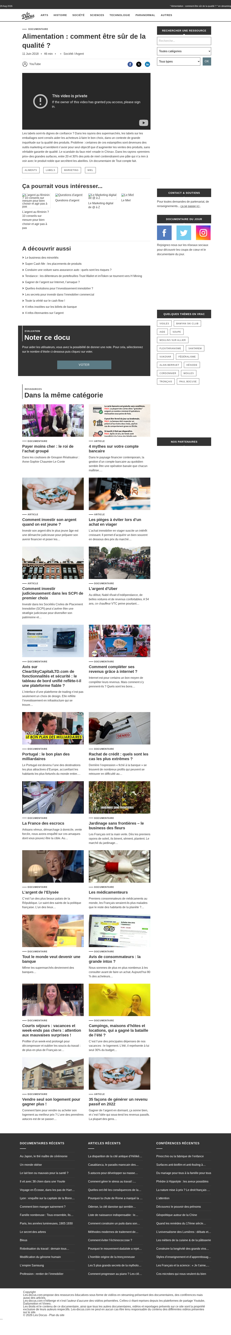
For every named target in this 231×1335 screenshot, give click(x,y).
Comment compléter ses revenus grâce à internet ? (113, 669)
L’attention (162, 1198)
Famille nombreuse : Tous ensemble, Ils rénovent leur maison (45, 1215)
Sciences (97, 15)
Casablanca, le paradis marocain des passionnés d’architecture (112, 1165)
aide (162, 332)
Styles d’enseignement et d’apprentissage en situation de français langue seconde (183, 1257)
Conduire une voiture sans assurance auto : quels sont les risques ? (68, 269)
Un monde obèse (31, 1164)
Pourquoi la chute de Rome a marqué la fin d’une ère (115, 1199)
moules (189, 373)
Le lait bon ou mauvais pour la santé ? (44, 1173)
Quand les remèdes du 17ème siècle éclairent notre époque (179, 1224)
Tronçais (166, 381)
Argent (79, 53)
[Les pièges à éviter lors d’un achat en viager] (119, 494)
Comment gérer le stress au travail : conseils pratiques (110, 1182)
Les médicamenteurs (108, 892)
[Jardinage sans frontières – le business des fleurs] (119, 797)
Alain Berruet (169, 365)
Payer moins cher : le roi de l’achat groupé (47, 448)
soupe (177, 332)
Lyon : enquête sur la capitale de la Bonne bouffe (46, 1199)
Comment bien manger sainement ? (43, 1206)
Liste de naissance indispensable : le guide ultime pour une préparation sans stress (113, 1215)
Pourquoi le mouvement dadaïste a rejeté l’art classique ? (114, 1249)
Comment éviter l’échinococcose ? (110, 1240)
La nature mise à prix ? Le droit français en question (183, 1190)
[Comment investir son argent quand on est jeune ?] (53, 494)
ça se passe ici (189, 206)
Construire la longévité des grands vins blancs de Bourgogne (181, 1249)
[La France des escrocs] (53, 797)
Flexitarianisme (170, 348)
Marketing (71, 170)
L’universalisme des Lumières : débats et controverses (182, 1232)
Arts (44, 15)
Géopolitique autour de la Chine (176, 1215)
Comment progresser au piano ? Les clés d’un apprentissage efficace (114, 1274)
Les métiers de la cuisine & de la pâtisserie (183, 1240)
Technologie (120, 15)
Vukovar (165, 356)
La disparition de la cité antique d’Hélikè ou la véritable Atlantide (113, 1157)
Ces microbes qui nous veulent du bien (181, 1273)
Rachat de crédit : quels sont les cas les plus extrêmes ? (118, 756)
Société (78, 15)
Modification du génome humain (40, 1256)
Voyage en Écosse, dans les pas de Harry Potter (46, 1190)
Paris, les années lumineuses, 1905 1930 (46, 1223)
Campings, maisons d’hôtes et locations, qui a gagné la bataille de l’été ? (118, 1030)
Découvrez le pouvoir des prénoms (178, 1206)
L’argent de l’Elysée (40, 892)
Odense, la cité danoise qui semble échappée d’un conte (110, 1207)
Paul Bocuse (188, 381)
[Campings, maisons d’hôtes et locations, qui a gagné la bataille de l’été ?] (119, 1000)
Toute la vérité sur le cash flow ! (45, 300)
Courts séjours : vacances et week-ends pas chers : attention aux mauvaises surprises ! (51, 1030)
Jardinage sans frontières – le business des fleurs (116, 825)
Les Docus (40, 1315)
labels (50, 170)
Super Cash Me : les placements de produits (53, 263)
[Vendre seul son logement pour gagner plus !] (53, 1073)
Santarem (195, 348)
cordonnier (168, 373)
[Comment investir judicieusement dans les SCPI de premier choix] (53, 563)
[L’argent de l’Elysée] (53, 866)
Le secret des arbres (33, 1231)
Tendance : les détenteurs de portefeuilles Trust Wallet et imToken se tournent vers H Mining (83, 276)
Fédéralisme (187, 356)
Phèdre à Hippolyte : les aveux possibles (182, 1181)
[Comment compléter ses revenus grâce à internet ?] (119, 641)
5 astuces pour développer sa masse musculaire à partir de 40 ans (111, 1173)
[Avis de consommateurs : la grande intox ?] (119, 931)
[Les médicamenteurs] (119, 866)
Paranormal (145, 15)
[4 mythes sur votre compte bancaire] (119, 420)
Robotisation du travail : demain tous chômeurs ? (43, 1249)
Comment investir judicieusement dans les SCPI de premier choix (52, 593)
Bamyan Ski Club (187, 323)
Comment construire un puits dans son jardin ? (112, 1224)
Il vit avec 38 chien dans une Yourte (42, 1181)
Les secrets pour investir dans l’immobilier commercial (59, 294)
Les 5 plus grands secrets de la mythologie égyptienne (115, 1266)
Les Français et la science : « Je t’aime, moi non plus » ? (181, 1266)
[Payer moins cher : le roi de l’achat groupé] (53, 420)
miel (90, 170)
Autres (166, 15)
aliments (31, 170)
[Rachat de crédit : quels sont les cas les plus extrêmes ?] (119, 728)
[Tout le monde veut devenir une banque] (53, 931)
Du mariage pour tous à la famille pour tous (183, 1173)
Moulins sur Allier (173, 340)
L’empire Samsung (32, 1265)
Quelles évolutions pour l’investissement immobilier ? (59, 288)
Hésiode (191, 365)
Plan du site (56, 1315)
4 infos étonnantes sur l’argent (44, 312)
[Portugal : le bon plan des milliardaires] (53, 728)
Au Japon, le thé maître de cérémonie (43, 1156)
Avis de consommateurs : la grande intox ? (115, 959)
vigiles (164, 323)
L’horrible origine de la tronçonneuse (111, 1256)
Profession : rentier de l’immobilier (41, 1273)
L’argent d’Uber (103, 588)
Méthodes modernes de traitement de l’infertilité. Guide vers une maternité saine (115, 1232)
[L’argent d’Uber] (119, 563)
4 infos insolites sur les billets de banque (51, 306)
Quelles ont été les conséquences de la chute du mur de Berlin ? (113, 1190)
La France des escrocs (43, 823)
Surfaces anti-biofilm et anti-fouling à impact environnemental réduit (179, 1165)
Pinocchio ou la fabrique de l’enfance (180, 1156)
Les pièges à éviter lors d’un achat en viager (115, 522)
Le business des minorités (41, 257)
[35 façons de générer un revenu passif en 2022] (119, 1073)
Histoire (60, 15)
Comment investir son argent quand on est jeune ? (49, 522)
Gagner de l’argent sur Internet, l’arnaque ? (52, 282)
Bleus (23, 1240)
